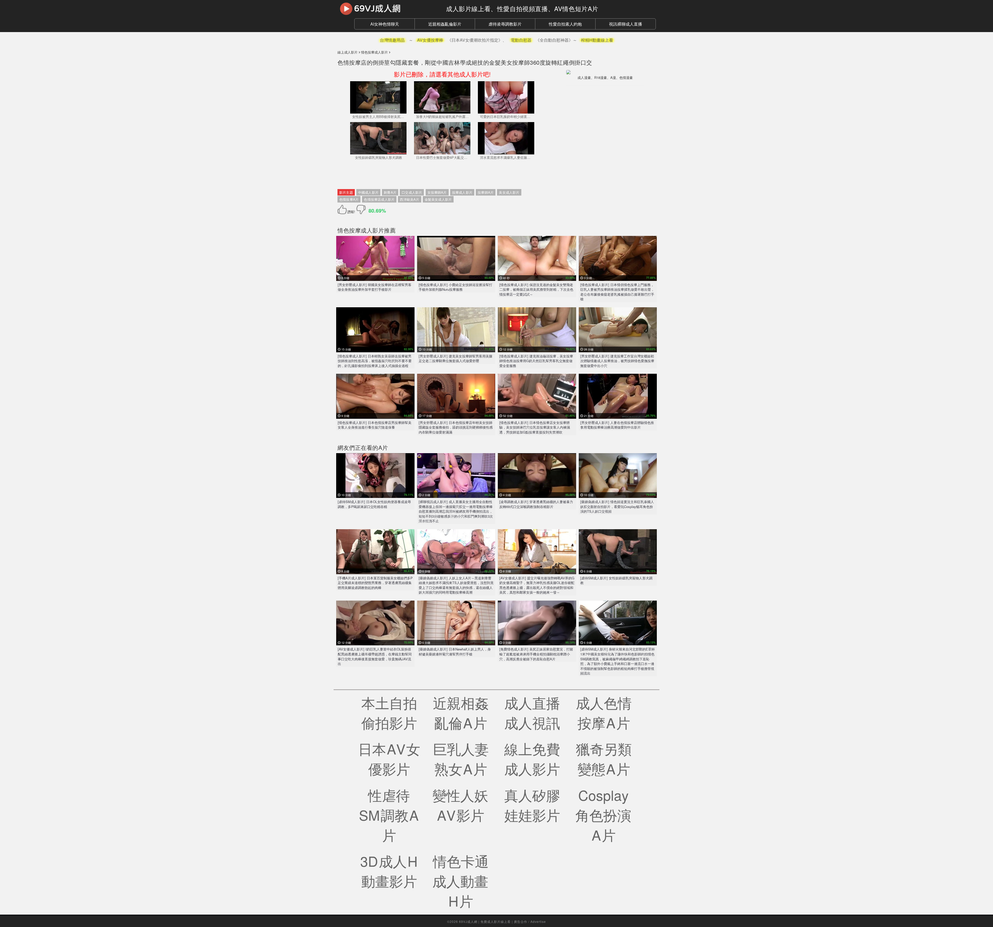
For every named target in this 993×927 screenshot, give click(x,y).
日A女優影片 (389, 758)
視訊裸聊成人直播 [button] (625, 24)
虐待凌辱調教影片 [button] (505, 24)
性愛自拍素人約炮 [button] (565, 24)
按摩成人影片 (462, 192)
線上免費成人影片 (532, 758)
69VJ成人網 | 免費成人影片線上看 (485, 921)
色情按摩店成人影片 (379, 199)
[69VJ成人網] (387, 8)
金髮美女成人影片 (438, 199)
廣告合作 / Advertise (530, 921)
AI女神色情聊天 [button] (384, 24)
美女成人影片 (509, 192)
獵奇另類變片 (604, 758)
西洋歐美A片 (409, 199)
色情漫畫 (626, 77)
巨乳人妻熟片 (461, 758)
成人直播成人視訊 (532, 712)
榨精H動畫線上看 (597, 40)
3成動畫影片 (389, 871)
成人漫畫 (584, 77)
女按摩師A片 (437, 192)
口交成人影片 (412, 192)
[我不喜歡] (361, 209)
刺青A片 (390, 192)
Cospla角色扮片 (603, 814)
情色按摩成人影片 (360, 230)
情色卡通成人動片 (460, 880)
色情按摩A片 (349, 199)
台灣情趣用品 (392, 40)
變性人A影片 (460, 805)
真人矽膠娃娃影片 (532, 805)
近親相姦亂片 (461, 712)
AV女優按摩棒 (430, 40)
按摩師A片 (486, 192)
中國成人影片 (368, 192)
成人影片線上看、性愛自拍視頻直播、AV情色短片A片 (522, 8)
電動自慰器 (521, 40)
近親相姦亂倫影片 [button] (444, 24)
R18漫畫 (600, 77)
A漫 (613, 77)
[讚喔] (343, 209)
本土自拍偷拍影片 (389, 712)
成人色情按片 (604, 712)
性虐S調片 (389, 814)
